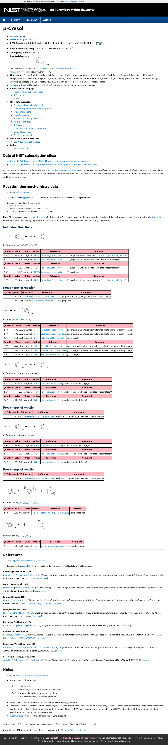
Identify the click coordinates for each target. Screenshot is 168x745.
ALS (8, 211)
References (19, 95)
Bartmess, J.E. (9, 625)
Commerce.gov (92, 741)
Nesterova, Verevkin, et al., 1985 (54, 512)
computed (62, 68)
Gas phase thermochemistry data (29, 105)
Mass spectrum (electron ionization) (30, 128)
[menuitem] (4, 20)
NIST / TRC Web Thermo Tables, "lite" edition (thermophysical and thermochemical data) (49, 160)
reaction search (39, 217)
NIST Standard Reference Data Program (64, 170)
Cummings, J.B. (10, 575)
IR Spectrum (19, 125)
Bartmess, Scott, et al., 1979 (53, 333)
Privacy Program (36, 737)
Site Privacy (9, 737)
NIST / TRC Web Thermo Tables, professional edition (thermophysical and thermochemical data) (53, 164)
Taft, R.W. (29, 612)
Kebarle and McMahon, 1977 (53, 337)
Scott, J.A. (21, 625)
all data (43, 578)
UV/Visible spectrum (23, 131)
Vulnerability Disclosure (108, 737)
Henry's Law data (22, 115)
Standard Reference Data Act (74, 730)
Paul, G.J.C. (8, 600)
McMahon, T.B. (20, 634)
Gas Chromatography (23, 135)
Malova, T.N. (36, 647)
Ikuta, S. (18, 587)
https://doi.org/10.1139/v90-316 (41, 603)
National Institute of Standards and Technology (25, 10)
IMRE (36, 346)
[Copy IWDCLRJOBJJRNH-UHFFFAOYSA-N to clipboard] (72, 49)
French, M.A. (23, 575)
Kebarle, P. (35, 575)
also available (157, 217)
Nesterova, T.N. (10, 647)
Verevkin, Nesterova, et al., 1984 (55, 545)
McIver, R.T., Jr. (18, 612)
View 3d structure (17, 71)
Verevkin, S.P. (24, 647)
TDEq (36, 255)
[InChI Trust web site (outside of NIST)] (99, 45)
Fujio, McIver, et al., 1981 (52, 329)
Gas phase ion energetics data (27, 118)
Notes (16, 98)
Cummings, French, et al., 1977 (55, 255)
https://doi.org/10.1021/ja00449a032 (19, 638)
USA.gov (117, 741)
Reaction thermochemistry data (28, 91)
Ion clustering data (22, 121)
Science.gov (106, 741)
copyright (25, 197)
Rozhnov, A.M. (37, 660)
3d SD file (71, 68)
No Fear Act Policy (128, 737)
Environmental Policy (153, 737)
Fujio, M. (7, 612)
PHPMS (36, 259)
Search (14, 19)
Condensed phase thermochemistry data (32, 108)
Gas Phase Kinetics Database (27, 141)
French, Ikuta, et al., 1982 (112, 255)
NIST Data (31, 19)
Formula (13, 36)
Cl (15, 245)
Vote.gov (126, 741)
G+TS (36, 329)
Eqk (36, 512)
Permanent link (17, 85)
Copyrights (51, 737)
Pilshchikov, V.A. (50, 647)
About (46, 19)
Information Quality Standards (70, 741)
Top (13, 192)
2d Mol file (46, 68)
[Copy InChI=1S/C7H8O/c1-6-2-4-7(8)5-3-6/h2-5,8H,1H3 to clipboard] (92, 43)
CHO (6, 310)
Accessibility (21, 737)
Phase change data (22, 111)
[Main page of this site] (4, 20)
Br (15, 373)
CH (24, 535)
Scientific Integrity (46, 741)
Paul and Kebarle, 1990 (51, 259)
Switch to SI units (21, 148)
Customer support (17, 715)
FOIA (140, 737)
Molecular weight (18, 39)
